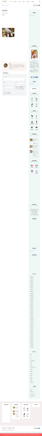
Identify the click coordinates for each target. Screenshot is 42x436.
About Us (24, 1)
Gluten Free (15, 1)
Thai (32, 172)
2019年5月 (31, 308)
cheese (31, 209)
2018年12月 (32, 319)
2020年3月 (31, 287)
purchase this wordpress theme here (34, 434)
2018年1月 (31, 342)
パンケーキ (32, 214)
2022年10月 (32, 278)
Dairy (32, 100)
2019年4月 (31, 310)
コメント (5, 76)
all (30, 356)
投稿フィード (32, 391)
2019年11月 (32, 295)
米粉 (37, 214)
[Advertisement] (14, 21)
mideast (32, 129)
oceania (36, 129)
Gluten (36, 100)
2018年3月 (31, 338)
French (32, 167)
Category (19, 1)
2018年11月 (32, 321)
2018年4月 (31, 336)
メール (16, 82)
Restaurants (33, 1)
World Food (28, 1)
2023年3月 (31, 276)
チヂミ (36, 213)
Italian (36, 167)
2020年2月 (31, 289)
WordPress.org (32, 395)
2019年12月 (32, 293)
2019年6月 (31, 306)
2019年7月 (31, 304)
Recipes (11, 1)
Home (2, 5)
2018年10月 (32, 323)
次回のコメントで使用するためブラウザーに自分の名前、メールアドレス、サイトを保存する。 (14, 88)
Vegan (36, 106)
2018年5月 (31, 334)
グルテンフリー (33, 213)
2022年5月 (31, 280)
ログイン (31, 389)
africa (32, 118)
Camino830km (32, 360)
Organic (32, 106)
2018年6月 (31, 332)
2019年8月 (31, 302)
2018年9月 (31, 325)
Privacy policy (31, 250)
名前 (4, 82)
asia (36, 118)
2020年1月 (31, 291)
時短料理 (35, 214)
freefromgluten (34, 209)
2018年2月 (31, 340)
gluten (37, 209)
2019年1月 (31, 317)
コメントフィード (32, 393)
